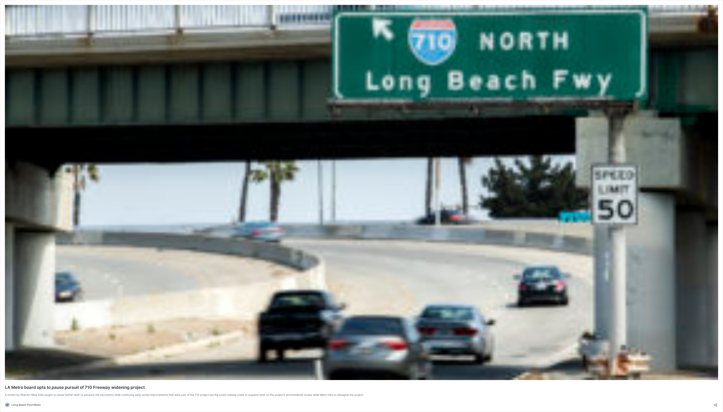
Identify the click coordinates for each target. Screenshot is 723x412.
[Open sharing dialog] (715, 404)
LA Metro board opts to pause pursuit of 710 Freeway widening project (75, 387)
